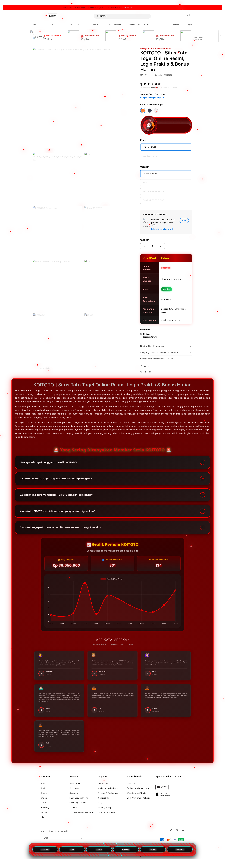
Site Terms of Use (106, 812)
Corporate (74, 788)
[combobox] (122, 16)
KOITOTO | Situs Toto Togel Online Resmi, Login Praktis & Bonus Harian (97, 7)
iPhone (44, 793)
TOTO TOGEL (93, 25)
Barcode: (158, 75)
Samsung (45, 808)
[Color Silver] (156, 110)
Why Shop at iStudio (136, 793)
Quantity (144, 240)
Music (43, 803)
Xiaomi (44, 817)
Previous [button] (34, 7)
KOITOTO (37, 25)
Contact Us (103, 798)
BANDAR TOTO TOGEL (154, 200)
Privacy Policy (104, 808)
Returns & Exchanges (108, 793)
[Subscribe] (81, 838)
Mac (43, 783)
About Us (131, 783)
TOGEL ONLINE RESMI (153, 191)
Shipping (154, 88)
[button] (37, 25)
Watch (44, 798)
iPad (43, 788)
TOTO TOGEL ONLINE (139, 25)
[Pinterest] (150, 372)
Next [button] (190, 7)
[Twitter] (146, 372)
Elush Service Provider (80, 798)
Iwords (44, 812)
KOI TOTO (54, 25)
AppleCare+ (75, 783)
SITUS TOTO (73, 25)
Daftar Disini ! (126, 7)
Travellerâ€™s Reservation (82, 812)
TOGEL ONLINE (114, 25)
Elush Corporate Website (138, 798)
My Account (103, 783)
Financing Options (78, 803)
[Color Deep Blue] (150, 110)
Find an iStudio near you (138, 788)
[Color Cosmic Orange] (142, 110)
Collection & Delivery (108, 788)
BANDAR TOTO (150, 156)
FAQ (100, 803)
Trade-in (73, 808)
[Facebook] (142, 372)
